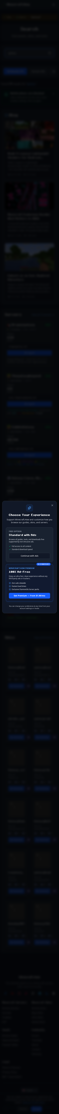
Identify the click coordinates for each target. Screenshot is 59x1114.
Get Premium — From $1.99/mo (29, 595)
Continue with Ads (29, 555)
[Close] (52, 505)
